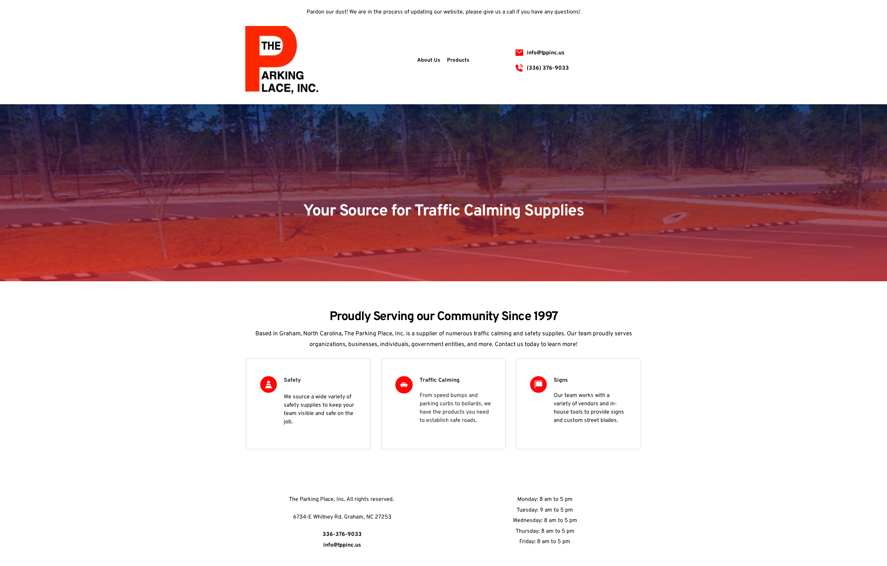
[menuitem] (428, 60)
